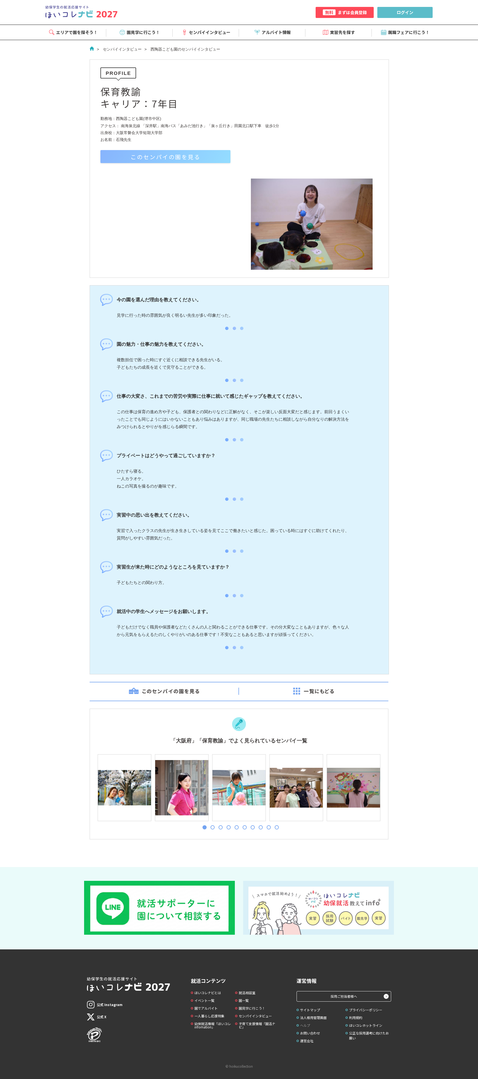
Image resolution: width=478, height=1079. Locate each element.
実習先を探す (342, 32)
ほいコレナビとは (207, 992)
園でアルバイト (206, 1008)
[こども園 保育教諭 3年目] (296, 787)
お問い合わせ (310, 1033)
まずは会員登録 (346, 12)
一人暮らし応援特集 (209, 1015)
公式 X (101, 1016)
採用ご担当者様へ (344, 996)
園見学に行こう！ (143, 32)
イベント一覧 (204, 1000)
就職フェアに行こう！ (409, 32)
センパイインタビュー (209, 32)
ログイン (405, 12)
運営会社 (306, 1040)
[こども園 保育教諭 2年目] (238, 787)
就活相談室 (247, 992)
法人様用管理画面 (313, 1017)
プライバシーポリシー (365, 1009)
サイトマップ (310, 1009)
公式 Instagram (110, 1004)
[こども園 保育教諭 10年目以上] (124, 787)
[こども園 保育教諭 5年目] (181, 787)
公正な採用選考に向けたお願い (369, 1035)
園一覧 (244, 1000)
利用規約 (355, 1017)
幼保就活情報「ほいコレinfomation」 (212, 1025)
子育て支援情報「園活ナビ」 (257, 1025)
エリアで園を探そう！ (77, 32)
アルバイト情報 (276, 32)
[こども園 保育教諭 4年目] (353, 787)
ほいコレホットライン (365, 1025)
